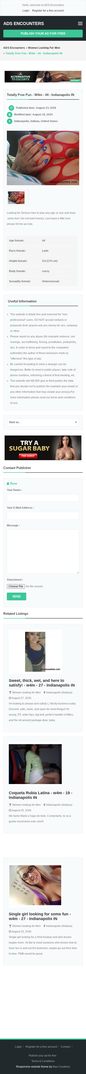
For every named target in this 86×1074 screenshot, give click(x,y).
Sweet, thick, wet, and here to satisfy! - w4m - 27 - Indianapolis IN (42, 682)
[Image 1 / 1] (43, 158)
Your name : (14, 490)
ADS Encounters (23, 23)
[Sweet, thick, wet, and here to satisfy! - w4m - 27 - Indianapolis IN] (43, 652)
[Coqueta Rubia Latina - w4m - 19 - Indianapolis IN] (43, 764)
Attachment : (15, 579)
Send (16, 596)
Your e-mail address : (20, 507)
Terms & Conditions (43, 1061)
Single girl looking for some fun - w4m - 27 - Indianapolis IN (40, 916)
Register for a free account (48, 10)
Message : (13, 525)
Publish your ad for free (43, 33)
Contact (66, 1046)
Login (25, 10)
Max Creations (61, 1066)
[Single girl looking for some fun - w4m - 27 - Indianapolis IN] (43, 885)
